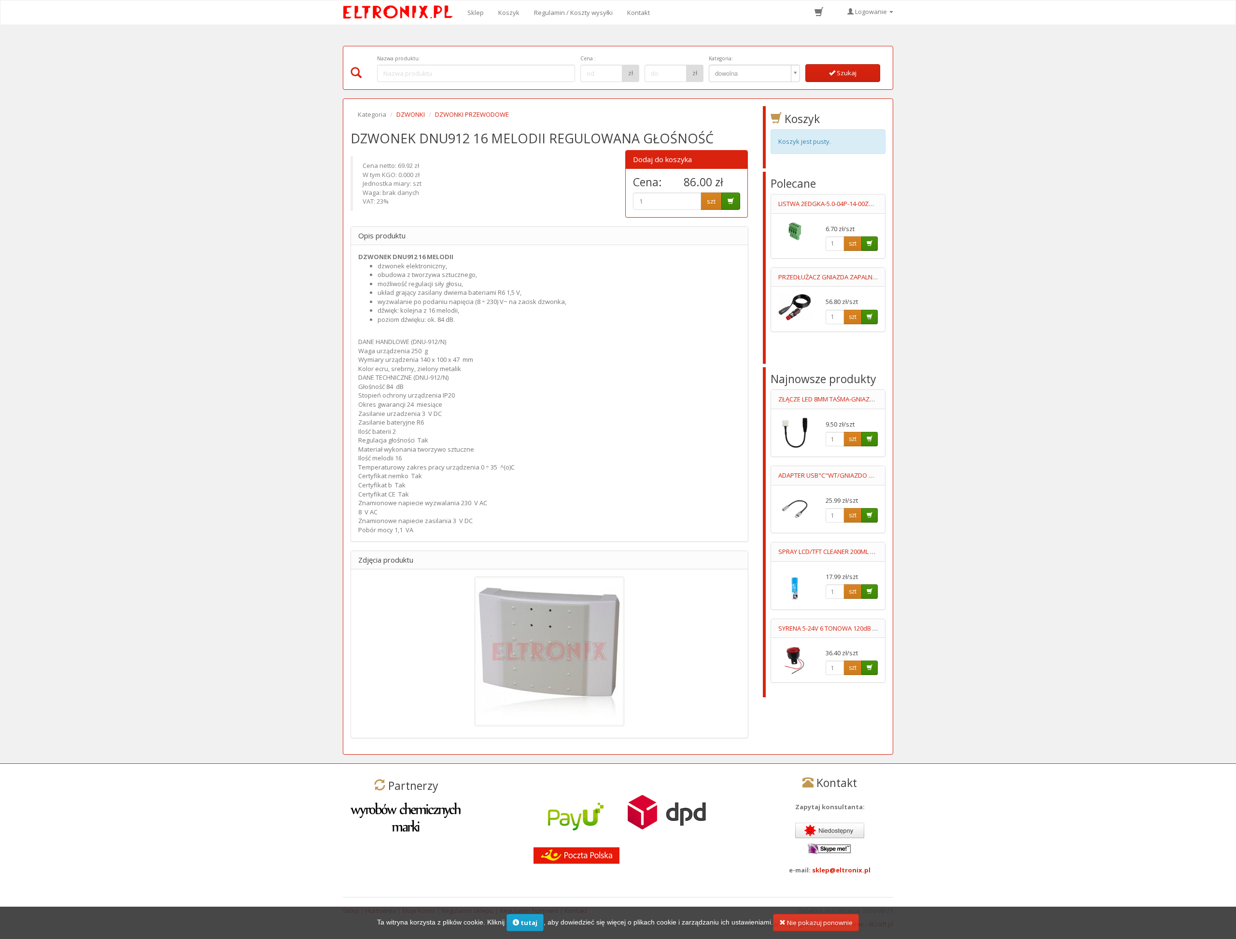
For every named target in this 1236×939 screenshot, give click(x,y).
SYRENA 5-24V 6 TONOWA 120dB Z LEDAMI (838, 628)
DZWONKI (410, 114)
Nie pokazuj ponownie (819, 922)
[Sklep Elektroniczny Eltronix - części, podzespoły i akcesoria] (401, 12)
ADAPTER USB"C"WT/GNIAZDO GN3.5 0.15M (841, 475)
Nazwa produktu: (398, 58)
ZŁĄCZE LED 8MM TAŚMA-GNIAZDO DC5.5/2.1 (842, 399)
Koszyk (509, 12)
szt (711, 201)
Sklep (475, 12)
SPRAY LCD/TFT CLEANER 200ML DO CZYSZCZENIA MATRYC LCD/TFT (874, 551)
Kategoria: (721, 58)
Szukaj (846, 73)
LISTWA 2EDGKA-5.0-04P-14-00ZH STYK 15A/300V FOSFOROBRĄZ (870, 203)
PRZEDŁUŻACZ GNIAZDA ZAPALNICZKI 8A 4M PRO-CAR (855, 277)
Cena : (588, 58)
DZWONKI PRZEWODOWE (472, 114)
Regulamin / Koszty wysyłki (573, 12)
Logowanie (871, 11)
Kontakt (638, 12)
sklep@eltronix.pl (841, 870)
